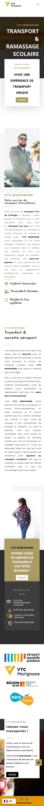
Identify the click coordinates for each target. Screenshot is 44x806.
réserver (22, 100)
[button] (39, 762)
